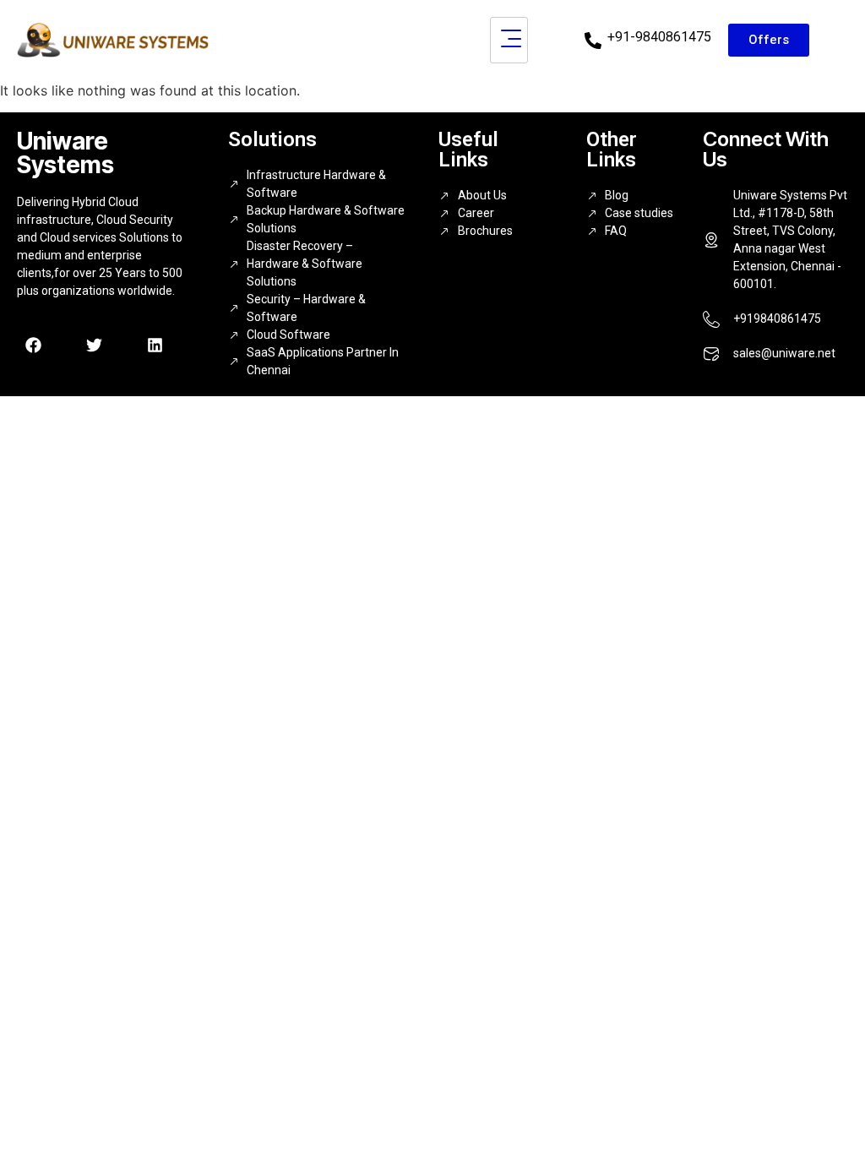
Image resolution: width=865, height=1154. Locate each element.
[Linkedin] (155, 345)
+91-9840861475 (659, 37)
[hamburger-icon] (509, 40)
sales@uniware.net (784, 353)
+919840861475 (777, 318)
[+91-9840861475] (593, 40)
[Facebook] (33, 345)
